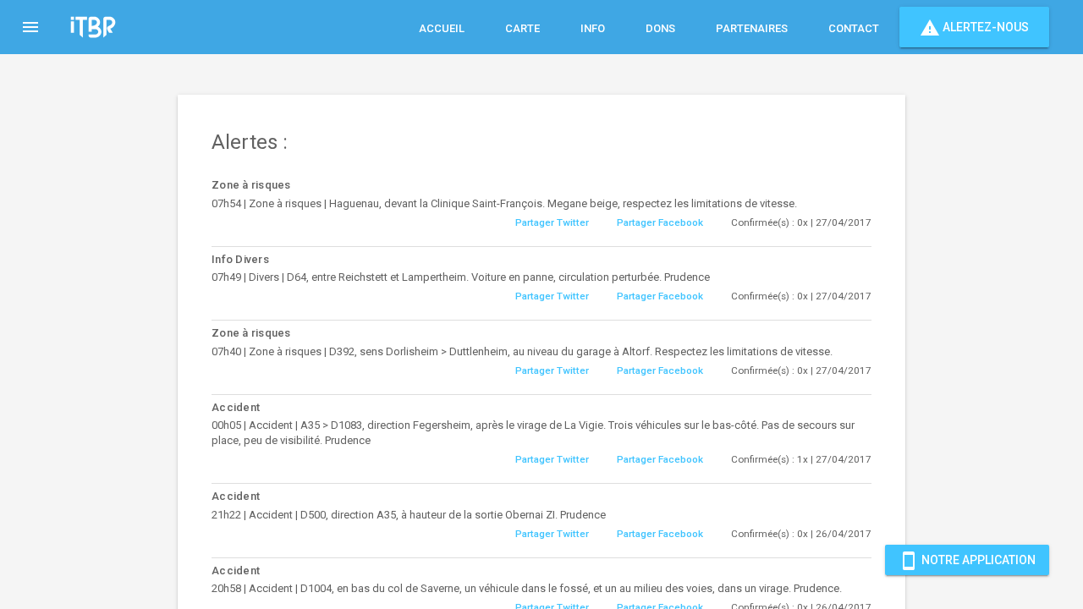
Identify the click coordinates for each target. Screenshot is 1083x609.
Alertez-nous (974, 28)
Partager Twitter (552, 222)
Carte (522, 28)
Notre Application (967, 561)
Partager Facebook (660, 222)
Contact (853, 28)
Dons (660, 28)
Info (592, 28)
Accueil (442, 28)
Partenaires (752, 28)
